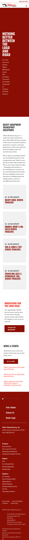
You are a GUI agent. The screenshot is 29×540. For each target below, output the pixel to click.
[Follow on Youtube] (12, 438)
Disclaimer (5, 503)
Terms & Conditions (17, 501)
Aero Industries (6, 476)
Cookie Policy (14, 503)
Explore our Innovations (12, 329)
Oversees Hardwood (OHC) (8, 479)
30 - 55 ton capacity (12, 271)
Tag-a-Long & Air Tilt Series (9, 449)
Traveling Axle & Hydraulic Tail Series (11, 454)
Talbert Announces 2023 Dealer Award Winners (14, 375)
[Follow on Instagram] (16, 438)
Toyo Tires (4, 489)
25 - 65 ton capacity (12, 224)
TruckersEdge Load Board (8, 491)
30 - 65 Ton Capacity (12, 197)
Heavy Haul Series (6, 446)
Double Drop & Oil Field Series (9, 451)
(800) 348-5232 (23, 1)
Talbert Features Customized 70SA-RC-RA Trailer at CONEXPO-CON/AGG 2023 (13, 383)
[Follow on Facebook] (4, 438)
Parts (3, 461)
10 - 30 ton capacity (12, 244)
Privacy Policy (6, 501)
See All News (11, 361)
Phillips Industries (6, 481)
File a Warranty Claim (8, 464)
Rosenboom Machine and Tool (9, 486)
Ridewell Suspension (7, 484)
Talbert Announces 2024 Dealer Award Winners (14, 368)
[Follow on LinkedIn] (8, 438)
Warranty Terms (6, 469)
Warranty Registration (8, 467)
